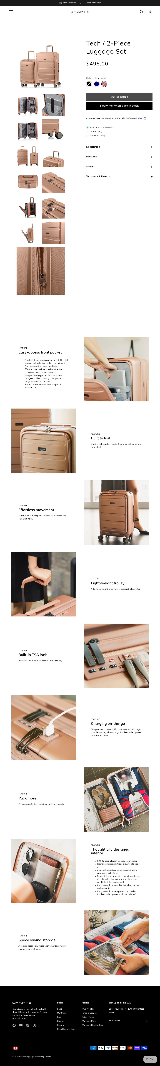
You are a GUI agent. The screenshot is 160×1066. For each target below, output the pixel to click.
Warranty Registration (92, 1025)
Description (93, 147)
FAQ (59, 1017)
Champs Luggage (26, 1057)
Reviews (61, 1025)
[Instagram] (27, 1025)
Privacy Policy (88, 1009)
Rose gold (104, 84)
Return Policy (88, 1017)
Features (91, 157)
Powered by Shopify (43, 1057)
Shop (59, 1009)
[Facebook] (14, 1025)
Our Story (61, 1013)
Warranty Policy (89, 1021)
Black (89, 84)
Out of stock (119, 97)
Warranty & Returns (98, 176)
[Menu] (11, 11)
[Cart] (150, 12)
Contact (61, 1021)
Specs (89, 167)
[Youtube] (20, 1025)
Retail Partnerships (66, 1029)
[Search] (142, 12)
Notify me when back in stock (119, 106)
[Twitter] (34, 1025)
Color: (96, 78)
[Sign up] (146, 1021)
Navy (96, 84)
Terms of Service (89, 1013)
